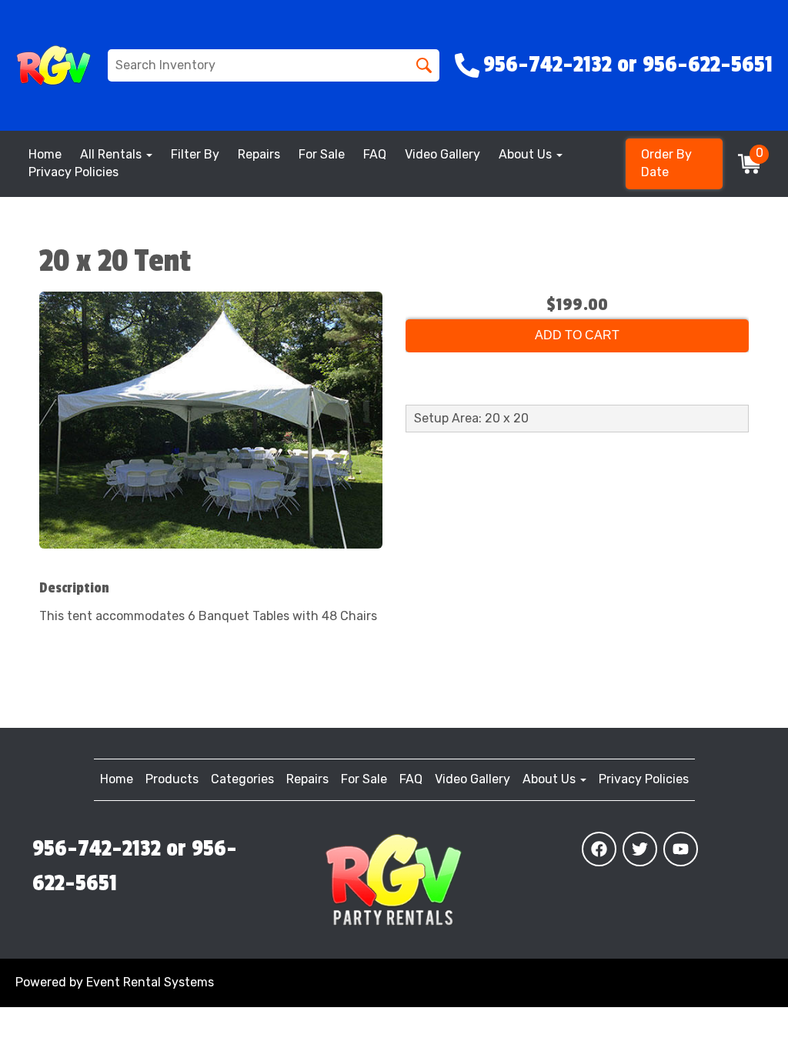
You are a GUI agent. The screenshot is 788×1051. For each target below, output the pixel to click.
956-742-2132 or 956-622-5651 (134, 866)
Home (45, 154)
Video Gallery (442, 154)
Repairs (259, 154)
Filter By (195, 154)
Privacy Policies (73, 172)
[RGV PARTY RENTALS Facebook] (599, 849)
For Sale (322, 154)
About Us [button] (527, 154)
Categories (242, 779)
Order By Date (666, 163)
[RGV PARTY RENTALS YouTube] (680, 849)
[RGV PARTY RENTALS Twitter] (640, 849)
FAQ (374, 154)
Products (172, 779)
